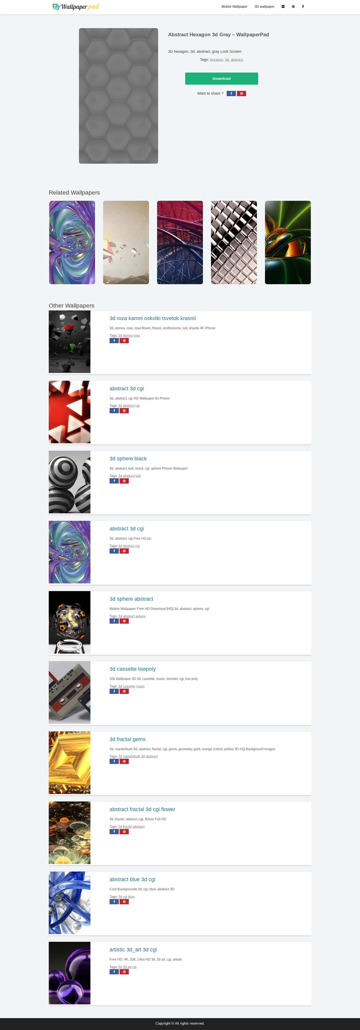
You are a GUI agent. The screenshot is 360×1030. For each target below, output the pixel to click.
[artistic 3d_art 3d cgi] (77, 974)
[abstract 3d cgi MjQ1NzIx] (180, 242)
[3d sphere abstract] (77, 623)
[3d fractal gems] (77, 763)
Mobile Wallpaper (234, 6)
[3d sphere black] (77, 483)
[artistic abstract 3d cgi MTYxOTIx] (288, 242)
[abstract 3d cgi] (77, 413)
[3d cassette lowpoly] (77, 693)
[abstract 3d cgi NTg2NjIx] (72, 242)
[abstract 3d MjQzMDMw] (234, 242)
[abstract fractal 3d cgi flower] (77, 833)
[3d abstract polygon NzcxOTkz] (126, 242)
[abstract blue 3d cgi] (77, 903)
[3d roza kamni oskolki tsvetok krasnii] (77, 342)
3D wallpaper (264, 6)
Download (222, 79)
